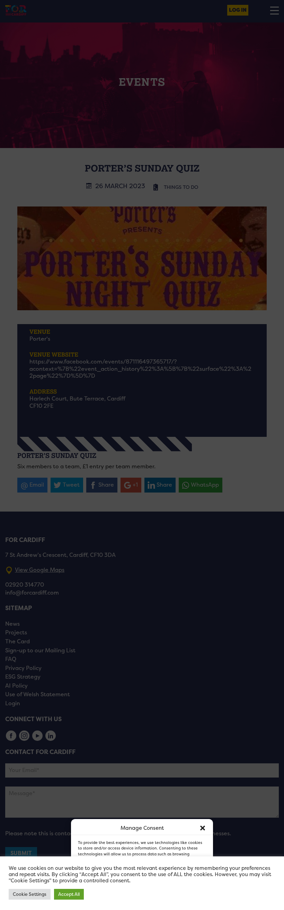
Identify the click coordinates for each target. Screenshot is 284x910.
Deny (134, 885)
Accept (95, 885)
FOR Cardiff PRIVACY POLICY (112, 901)
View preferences (180, 885)
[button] (202, 828)
